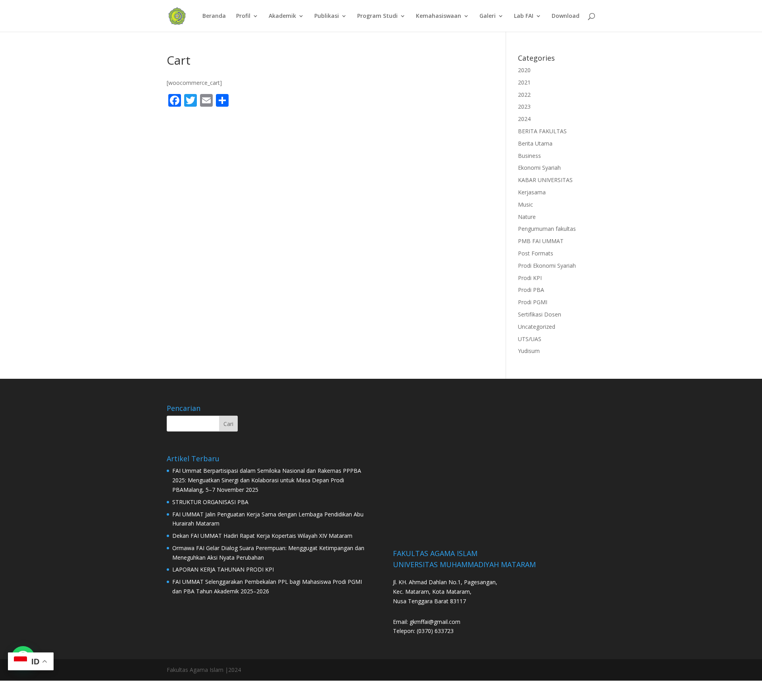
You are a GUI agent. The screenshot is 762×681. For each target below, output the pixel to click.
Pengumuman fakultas (547, 228)
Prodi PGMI (532, 302)
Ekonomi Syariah (539, 167)
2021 (524, 82)
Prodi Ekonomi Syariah (547, 265)
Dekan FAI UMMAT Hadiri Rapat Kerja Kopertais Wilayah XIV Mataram (262, 535)
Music (525, 204)
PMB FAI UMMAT (541, 241)
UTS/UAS (529, 339)
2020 (524, 70)
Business (529, 155)
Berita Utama (535, 143)
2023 (524, 106)
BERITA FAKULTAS (542, 131)
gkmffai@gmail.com (435, 621)
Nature (527, 217)
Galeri (487, 16)
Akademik (282, 16)
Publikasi (326, 16)
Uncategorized (536, 326)
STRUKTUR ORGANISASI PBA (210, 502)
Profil (243, 16)
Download (565, 16)
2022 (524, 94)
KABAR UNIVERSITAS (545, 180)
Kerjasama (532, 192)
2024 (524, 119)
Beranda (214, 16)
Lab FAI (523, 16)
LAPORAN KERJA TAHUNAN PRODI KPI (223, 569)
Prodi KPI (530, 278)
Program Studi (377, 16)
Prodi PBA (531, 290)
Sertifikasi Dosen (539, 314)
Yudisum (529, 351)
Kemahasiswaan (438, 16)
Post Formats (535, 253)
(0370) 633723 (435, 631)
